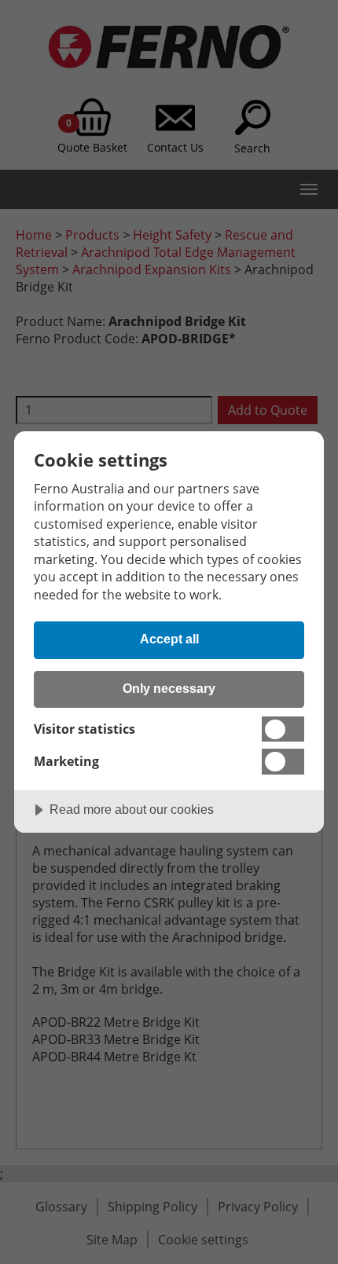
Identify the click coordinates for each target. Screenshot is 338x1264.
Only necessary (169, 688)
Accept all (169, 639)
